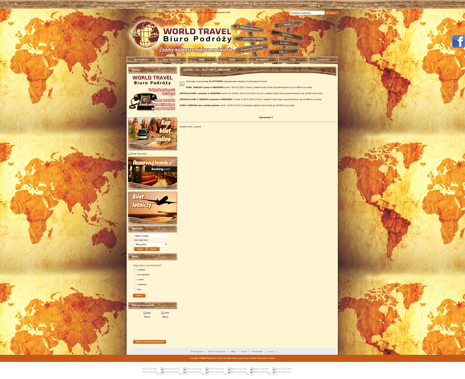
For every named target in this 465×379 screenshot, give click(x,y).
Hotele (232, 60)
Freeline (271, 358)
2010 (220, 358)
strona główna (132, 12)
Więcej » (205, 5)
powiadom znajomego (149, 12)
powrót (198, 127)
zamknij (313, 5)
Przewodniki (262, 60)
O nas (293, 60)
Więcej (140, 317)
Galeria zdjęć (323, 60)
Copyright (194, 358)
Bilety (202, 60)
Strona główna (141, 60)
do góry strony (186, 127)
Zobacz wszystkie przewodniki (149, 342)
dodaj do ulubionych (170, 12)
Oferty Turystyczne (171, 60)
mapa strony (185, 12)
